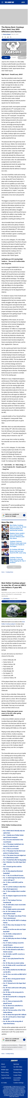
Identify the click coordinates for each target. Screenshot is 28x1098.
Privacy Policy (17, 1072)
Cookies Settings (18, 1082)
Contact (3, 1067)
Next (22, 57)
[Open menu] (2, 2)
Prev (6, 57)
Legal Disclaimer (6, 1078)
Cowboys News (9, 572)
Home (2, 572)
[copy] (11, 37)
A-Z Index (4, 1082)
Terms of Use (5, 1075)
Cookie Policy (17, 1075)
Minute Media (8, 1086)
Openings (16, 1064)
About (3, 1064)
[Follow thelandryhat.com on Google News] (24, 515)
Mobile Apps (5, 1069)
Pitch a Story (5, 1072)
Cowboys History (10, 1053)
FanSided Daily (17, 1069)
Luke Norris (6, 598)
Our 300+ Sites (17, 1067)
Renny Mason (7, 34)
